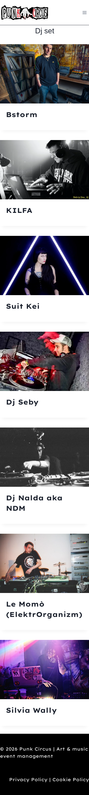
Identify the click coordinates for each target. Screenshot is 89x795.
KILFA (19, 210)
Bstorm (22, 114)
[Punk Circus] (24, 12)
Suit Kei (23, 306)
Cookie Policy (70, 779)
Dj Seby (22, 402)
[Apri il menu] (84, 12)
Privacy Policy (28, 779)
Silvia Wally (31, 710)
